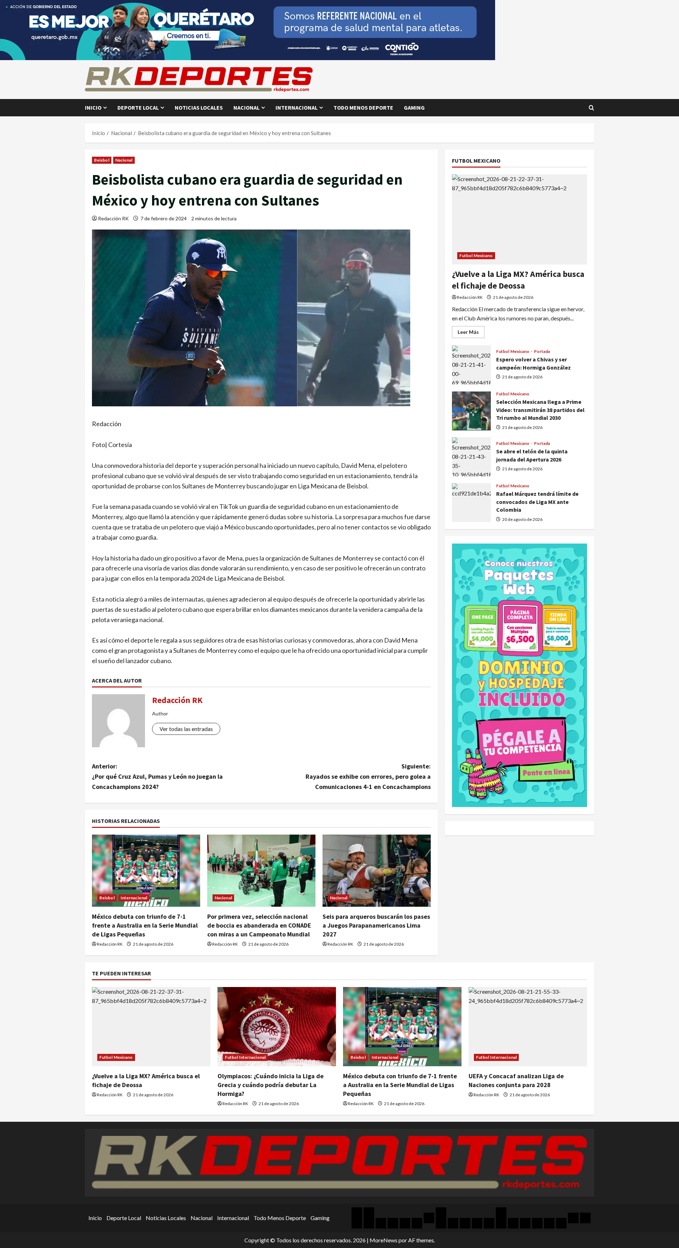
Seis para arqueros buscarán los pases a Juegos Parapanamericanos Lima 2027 (376, 925)
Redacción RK (113, 218)
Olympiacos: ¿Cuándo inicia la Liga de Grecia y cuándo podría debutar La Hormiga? (270, 1085)
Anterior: (157, 776)
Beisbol (101, 160)
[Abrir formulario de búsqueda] (591, 108)
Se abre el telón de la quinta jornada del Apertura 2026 (471, 456)
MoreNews (383, 1240)
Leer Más (471, 333)
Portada (542, 352)
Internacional (296, 107)
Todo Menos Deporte (363, 107)
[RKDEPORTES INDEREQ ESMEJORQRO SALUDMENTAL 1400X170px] (247, 29)
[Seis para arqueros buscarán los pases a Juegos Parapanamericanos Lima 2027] (377, 871)
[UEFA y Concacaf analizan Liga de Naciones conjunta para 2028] (528, 1026)
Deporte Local (138, 107)
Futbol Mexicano (476, 255)
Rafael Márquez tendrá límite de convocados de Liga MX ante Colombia (471, 502)
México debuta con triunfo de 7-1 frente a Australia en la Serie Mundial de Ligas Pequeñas (145, 925)
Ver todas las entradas (186, 728)
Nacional (246, 107)
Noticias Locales (199, 107)
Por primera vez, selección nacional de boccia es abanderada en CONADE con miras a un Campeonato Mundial (259, 925)
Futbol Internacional (245, 1057)
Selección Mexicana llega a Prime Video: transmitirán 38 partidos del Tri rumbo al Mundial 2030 (471, 410)
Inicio (93, 107)
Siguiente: (368, 776)
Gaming (414, 107)
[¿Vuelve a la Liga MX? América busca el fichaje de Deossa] (519, 219)
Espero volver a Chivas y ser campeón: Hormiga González (471, 365)
